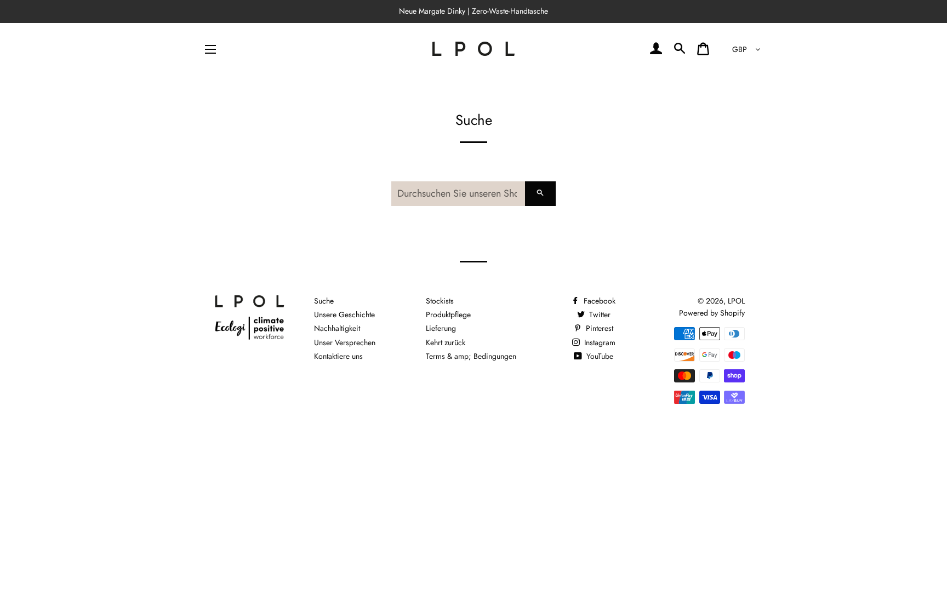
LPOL (736, 300)
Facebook (598, 300)
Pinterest (598, 328)
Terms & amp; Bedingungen (471, 356)
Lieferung (441, 328)
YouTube (598, 356)
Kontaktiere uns (338, 356)
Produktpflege (448, 314)
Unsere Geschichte (344, 314)
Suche (324, 300)
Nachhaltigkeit (337, 328)
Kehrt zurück (445, 342)
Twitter (599, 314)
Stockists (440, 300)
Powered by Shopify (712, 312)
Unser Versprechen (344, 342)
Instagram (598, 342)
